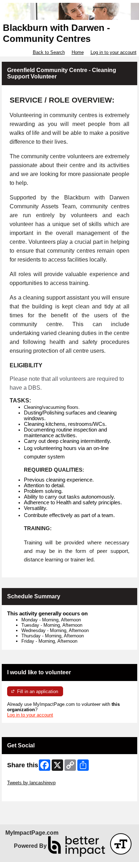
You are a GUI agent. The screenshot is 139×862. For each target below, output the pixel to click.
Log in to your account (114, 52)
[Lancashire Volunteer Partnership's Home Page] (69, 11)
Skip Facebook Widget (30, 793)
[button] (121, 844)
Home (78, 52)
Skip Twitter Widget (27, 777)
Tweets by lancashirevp (31, 782)
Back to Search (49, 52)
